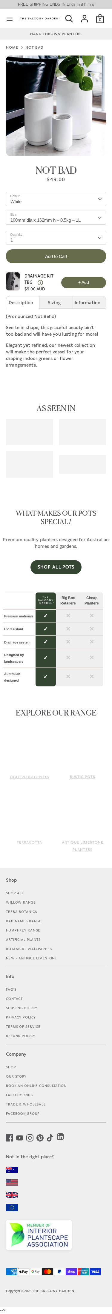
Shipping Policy (21, 1008)
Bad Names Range (24, 921)
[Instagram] (29, 1137)
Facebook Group (23, 1114)
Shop (11, 1067)
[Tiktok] (50, 1137)
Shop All (15, 893)
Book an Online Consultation (36, 1086)
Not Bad (34, 47)
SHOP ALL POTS (56, 566)
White (16, 201)
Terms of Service (23, 1026)
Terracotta (29, 842)
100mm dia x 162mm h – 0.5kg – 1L (45, 220)
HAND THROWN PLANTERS (56, 34)
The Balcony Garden (53, 1291)
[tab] (22, 302)
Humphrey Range (23, 930)
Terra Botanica (21, 912)
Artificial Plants (23, 940)
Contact (14, 999)
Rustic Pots (82, 777)
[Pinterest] (40, 1137)
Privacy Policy (21, 1017)
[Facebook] (9, 1137)
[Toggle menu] (10, 18)
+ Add (83, 282)
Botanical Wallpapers (29, 949)
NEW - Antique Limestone (31, 958)
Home (12, 47)
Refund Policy (20, 1036)
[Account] (84, 16)
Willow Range (21, 902)
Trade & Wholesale (26, 1104)
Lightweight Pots (29, 777)
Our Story (16, 1076)
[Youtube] (19, 1137)
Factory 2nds (19, 1095)
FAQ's (11, 989)
